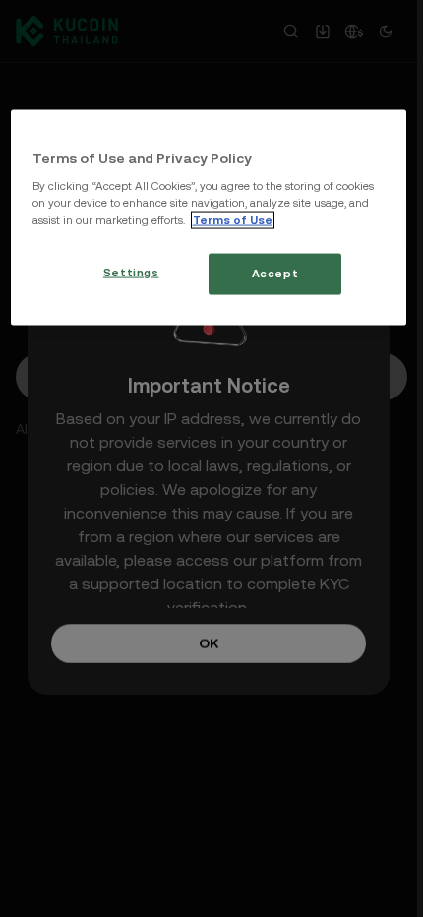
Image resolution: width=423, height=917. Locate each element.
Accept (275, 272)
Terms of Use (232, 219)
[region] (209, 217)
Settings (131, 271)
